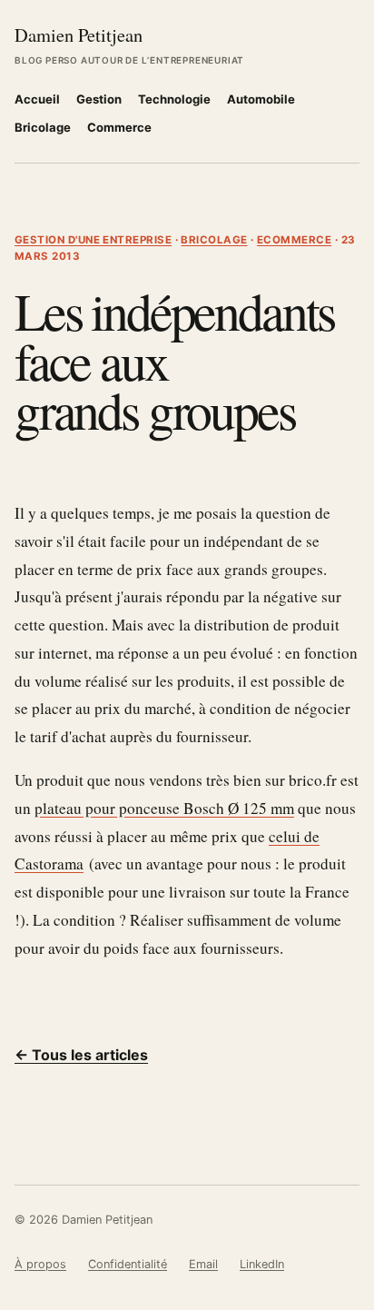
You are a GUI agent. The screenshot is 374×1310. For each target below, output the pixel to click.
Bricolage (43, 127)
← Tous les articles (81, 1055)
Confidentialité (127, 1264)
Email (203, 1264)
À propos (40, 1264)
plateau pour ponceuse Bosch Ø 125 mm (164, 808)
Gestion (99, 99)
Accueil (37, 99)
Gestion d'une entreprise (93, 239)
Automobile (261, 99)
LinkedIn (262, 1264)
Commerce (119, 127)
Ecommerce (294, 239)
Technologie (174, 99)
